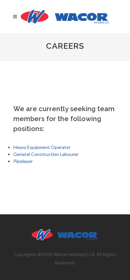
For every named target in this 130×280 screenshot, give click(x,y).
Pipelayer (23, 161)
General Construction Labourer (46, 154)
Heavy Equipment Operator (42, 147)
